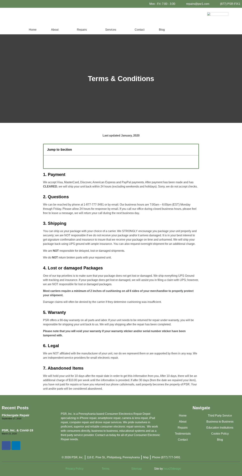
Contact (139, 29)
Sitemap (136, 468)
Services (110, 29)
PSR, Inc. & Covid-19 (17, 430)
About (54, 29)
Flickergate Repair (15, 415)
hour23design (172, 468)
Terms (105, 468)
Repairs (82, 29)
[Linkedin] (16, 445)
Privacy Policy (74, 468)
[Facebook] (6, 445)
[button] (194, 149)
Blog (162, 29)
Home (32, 29)
